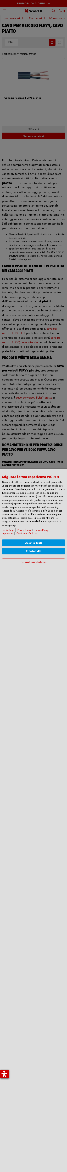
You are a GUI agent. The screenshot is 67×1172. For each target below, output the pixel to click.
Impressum (7, 533)
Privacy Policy (24, 530)
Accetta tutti (33, 543)
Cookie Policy (41, 530)
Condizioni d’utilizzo (26, 533)
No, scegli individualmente (33, 562)
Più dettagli (8, 530)
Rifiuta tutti (33, 551)
